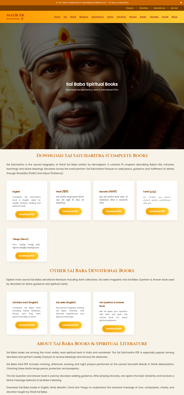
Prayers (129, 8)
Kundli (165, 16)
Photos (133, 16)
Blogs (175, 16)
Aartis (110, 16)
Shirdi (73, 16)
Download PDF (26, 214)
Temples (154, 16)
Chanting (143, 8)
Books (143, 16)
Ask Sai (174, 8)
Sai (65, 16)
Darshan (121, 16)
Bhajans (83, 16)
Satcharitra (97, 16)
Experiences (159, 8)
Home (57, 16)
